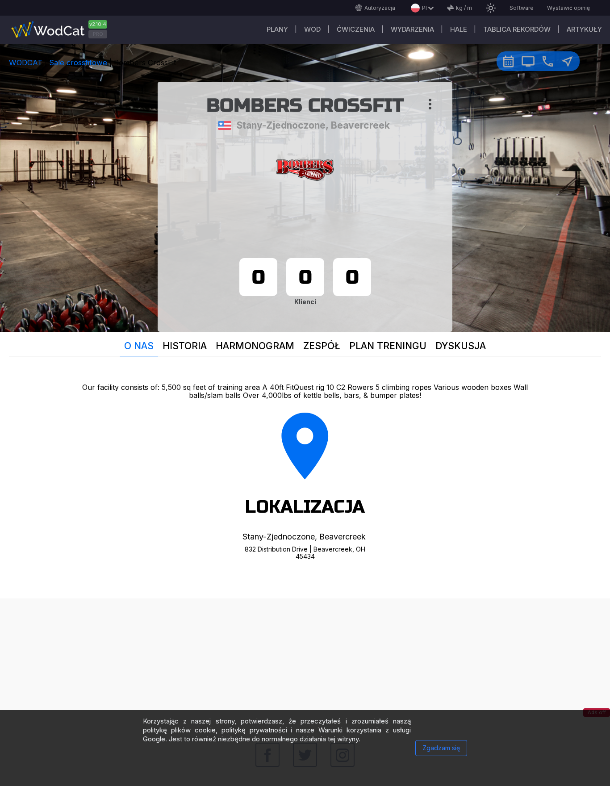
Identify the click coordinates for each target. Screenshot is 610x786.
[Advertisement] (305, 660)
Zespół (321, 345)
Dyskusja (460, 345)
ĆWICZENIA (356, 29)
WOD (312, 29)
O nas (139, 345)
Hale (458, 29)
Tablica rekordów (517, 29)
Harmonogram (255, 345)
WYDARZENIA (412, 29)
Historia (185, 345)
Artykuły (584, 29)
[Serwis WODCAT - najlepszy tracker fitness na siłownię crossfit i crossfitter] (62, 29)
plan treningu (387, 345)
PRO (98, 34)
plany (277, 29)
